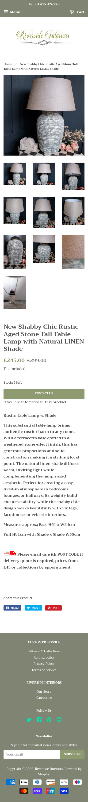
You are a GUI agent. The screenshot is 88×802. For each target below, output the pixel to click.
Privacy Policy (44, 663)
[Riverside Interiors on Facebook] (39, 720)
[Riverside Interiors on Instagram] (58, 720)
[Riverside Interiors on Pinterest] (49, 720)
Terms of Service (44, 670)
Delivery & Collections (44, 651)
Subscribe (72, 754)
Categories (44, 697)
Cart (80, 12)
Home (8, 64)
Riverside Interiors (49, 768)
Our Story (44, 691)
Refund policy (44, 657)
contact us (44, 393)
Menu (14, 12)
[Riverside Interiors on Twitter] (29, 720)
